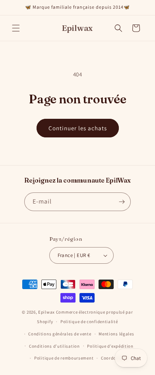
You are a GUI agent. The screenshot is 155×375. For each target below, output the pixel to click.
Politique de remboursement (63, 358)
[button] (16, 28)
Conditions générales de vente (59, 334)
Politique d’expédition (110, 346)
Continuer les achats (77, 128)
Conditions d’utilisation (54, 346)
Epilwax (46, 312)
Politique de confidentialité (89, 321)
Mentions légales (116, 334)
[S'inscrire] (121, 201)
